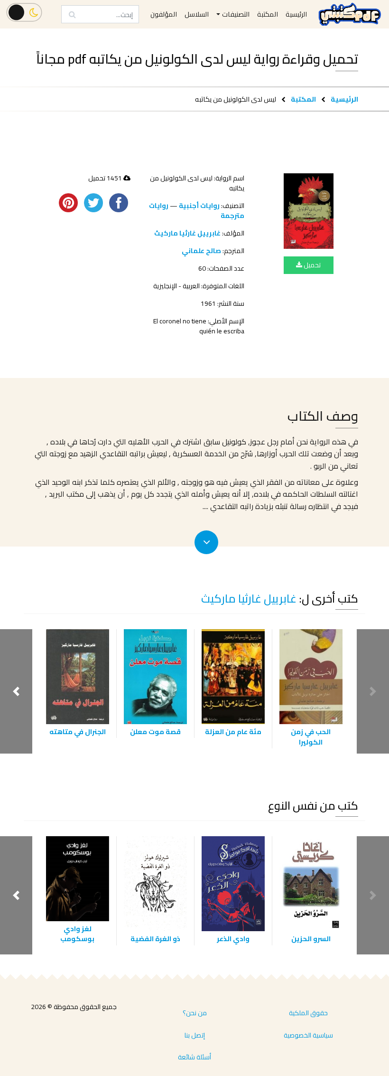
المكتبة (303, 99)
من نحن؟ (195, 1013)
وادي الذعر (233, 938)
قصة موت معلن (155, 731)
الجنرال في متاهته (77, 731)
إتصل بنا (195, 1035)
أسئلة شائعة (194, 1057)
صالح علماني (201, 251)
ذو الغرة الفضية (155, 938)
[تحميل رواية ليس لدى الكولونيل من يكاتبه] (308, 210)
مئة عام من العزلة (233, 731)
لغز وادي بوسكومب (77, 933)
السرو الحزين (311, 938)
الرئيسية (344, 99)
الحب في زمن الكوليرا (311, 736)
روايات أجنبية (199, 205)
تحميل (311, 265)
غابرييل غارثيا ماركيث (187, 233)
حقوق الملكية (308, 1013)
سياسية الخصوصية (308, 1035)
